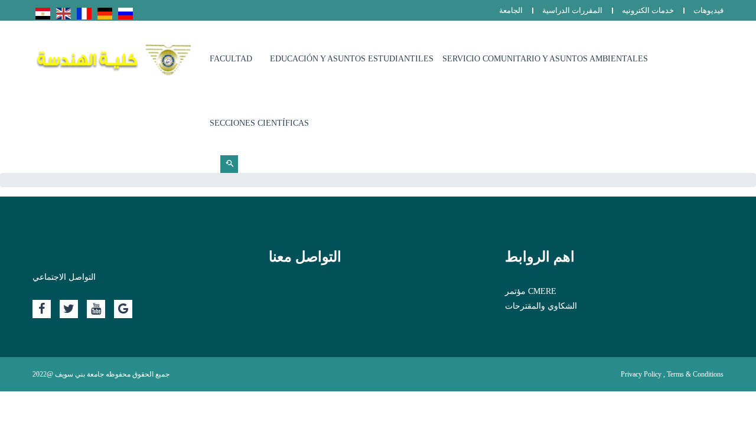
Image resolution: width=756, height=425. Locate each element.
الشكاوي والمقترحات (541, 306)
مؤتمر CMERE (530, 291)
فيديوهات (708, 10)
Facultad (231, 58)
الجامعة (511, 10)
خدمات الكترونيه (648, 10)
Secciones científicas (259, 123)
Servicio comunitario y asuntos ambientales (545, 58)
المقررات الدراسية (572, 10)
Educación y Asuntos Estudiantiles (352, 58)
